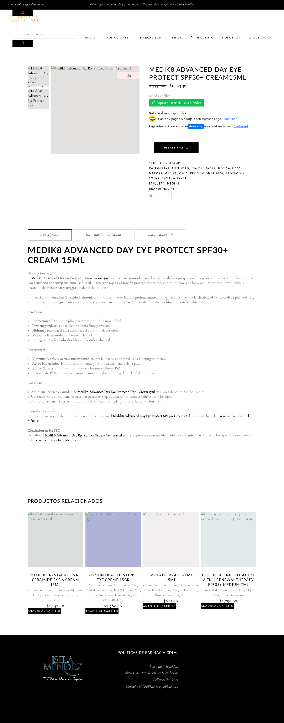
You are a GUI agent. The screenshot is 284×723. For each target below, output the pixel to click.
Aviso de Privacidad (163, 666)
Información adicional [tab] (103, 234)
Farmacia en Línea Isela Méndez (53, 440)
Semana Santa (174, 178)
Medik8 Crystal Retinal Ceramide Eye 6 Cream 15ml (55, 580)
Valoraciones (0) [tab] (160, 234)
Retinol (56, 600)
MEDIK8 (173, 183)
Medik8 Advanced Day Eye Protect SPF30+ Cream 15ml (70, 278)
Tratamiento (122, 595)
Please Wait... (176, 147)
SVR (184, 595)
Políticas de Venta (165, 679)
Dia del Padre (203, 168)
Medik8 (171, 173)
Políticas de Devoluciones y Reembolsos (150, 673)
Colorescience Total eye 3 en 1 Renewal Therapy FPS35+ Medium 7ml (228, 580)
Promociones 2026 (206, 173)
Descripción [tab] (49, 234)
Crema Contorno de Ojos (45, 590)
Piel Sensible (188, 590)
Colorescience (228, 590)
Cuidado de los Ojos (98, 590)
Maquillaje (245, 590)
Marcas (155, 173)
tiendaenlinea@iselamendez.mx (28, 4)
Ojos (183, 173)
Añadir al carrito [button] (44, 611)
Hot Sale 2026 (230, 168)
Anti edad (180, 168)
